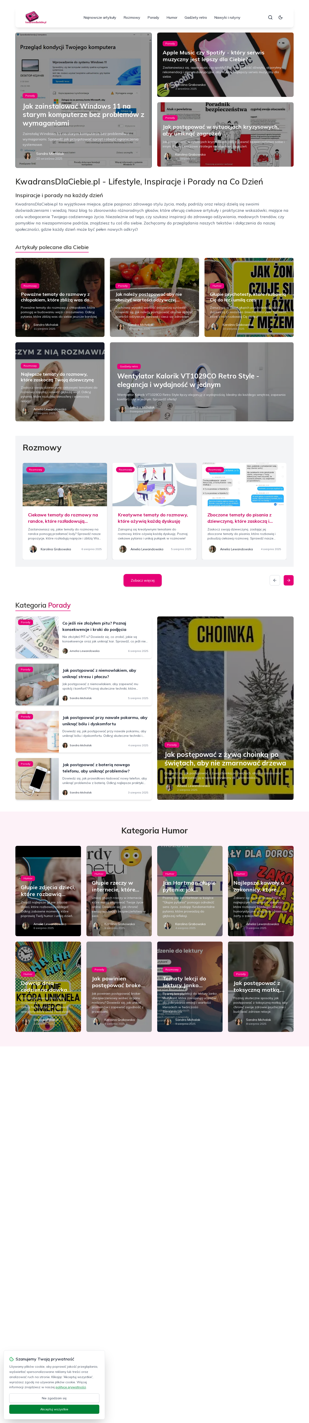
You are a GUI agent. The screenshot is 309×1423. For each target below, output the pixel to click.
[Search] (270, 17)
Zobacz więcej (142, 580)
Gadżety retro (196, 17)
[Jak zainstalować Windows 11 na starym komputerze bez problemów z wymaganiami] (83, 100)
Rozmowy (132, 17)
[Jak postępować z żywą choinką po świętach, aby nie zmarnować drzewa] (225, 708)
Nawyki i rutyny (227, 17)
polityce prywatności (71, 1387)
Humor (171, 17)
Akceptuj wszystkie (54, 1409)
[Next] (289, 580)
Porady (153, 17)
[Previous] (275, 580)
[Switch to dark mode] (280, 17)
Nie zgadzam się (54, 1398)
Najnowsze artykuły (99, 17)
